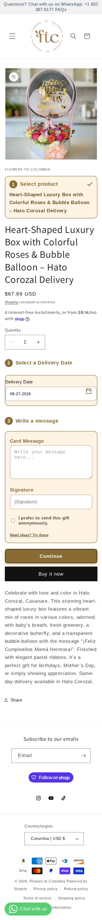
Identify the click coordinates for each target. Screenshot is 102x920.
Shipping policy (71, 898)
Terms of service (37, 898)
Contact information (54, 908)
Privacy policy (45, 889)
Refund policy (76, 889)
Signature (21, 489)
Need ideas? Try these (29, 535)
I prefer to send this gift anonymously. (43, 520)
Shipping (11, 302)
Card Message (27, 440)
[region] (51, 7)
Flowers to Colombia (48, 881)
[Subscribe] (83, 755)
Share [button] (16, 700)
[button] (12, 36)
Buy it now (51, 573)
